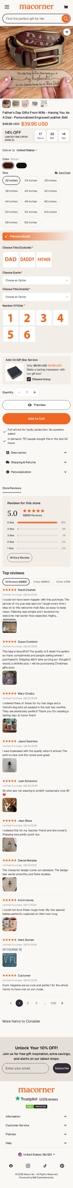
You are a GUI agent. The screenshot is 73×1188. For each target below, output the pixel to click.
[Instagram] (28, 1165)
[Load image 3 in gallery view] (25, 103)
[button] (36, 247)
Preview (40, 405)
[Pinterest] (62, 1165)
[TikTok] (45, 1165)
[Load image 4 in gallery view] (34, 103)
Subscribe (62, 1068)
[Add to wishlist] (67, 32)
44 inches (11, 201)
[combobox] (36, 18)
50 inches (11, 212)
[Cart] (66, 6)
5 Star (41, 581)
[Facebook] (10, 1165)
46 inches (31, 201)
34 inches (31, 180)
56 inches (11, 222)
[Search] (66, 19)
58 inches (30, 222)
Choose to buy (41, 379)
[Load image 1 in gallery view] (6, 103)
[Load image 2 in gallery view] (15, 103)
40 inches (31, 191)
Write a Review (20, 557)
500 (53, 1003)
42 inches (50, 191)
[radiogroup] (36, 259)
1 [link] (19, 1003)
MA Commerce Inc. (43, 1177)
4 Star (63, 581)
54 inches (50, 212)
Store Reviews (11, 488)
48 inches (50, 201)
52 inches (31, 212)
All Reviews (16, 581)
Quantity (7, 392)
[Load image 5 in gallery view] (43, 103)
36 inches (50, 180)
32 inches (11, 180)
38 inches (11, 191)
